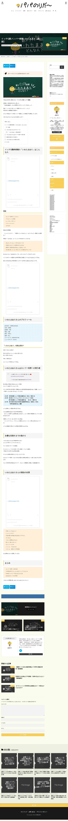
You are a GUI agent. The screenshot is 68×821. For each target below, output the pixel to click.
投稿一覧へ (31, 654)
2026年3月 (52, 196)
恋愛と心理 (53, 172)
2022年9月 (52, 202)
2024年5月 (52, 198)
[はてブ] (12, 66)
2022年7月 (52, 204)
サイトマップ (24, 811)
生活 (35, 10)
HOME (3, 56)
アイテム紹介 (54, 155)
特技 (8, 127)
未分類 (19, 45)
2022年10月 (52, 201)
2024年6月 (52, 197)
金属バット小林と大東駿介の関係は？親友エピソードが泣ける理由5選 (57, 81)
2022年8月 (52, 203)
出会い (52, 169)
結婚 (52, 176)
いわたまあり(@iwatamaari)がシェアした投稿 (22, 205)
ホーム (12, 10)
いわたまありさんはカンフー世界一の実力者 (15, 134)
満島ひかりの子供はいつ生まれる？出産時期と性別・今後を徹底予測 (25, 797)
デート (52, 166)
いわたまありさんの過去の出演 (12, 139)
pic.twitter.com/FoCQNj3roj (17, 376)
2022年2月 (52, 208)
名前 (2, 717)
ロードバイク (18, 10)
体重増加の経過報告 (54, 222)
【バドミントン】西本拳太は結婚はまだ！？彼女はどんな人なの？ (30, 686)
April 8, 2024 (28, 379)
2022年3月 (52, 207)
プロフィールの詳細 (56, 132)
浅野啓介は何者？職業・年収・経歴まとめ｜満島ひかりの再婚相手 (42, 796)
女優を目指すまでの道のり (11, 137)
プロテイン (52, 218)
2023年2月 (52, 200)
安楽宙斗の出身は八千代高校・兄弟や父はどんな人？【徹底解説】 (30, 677)
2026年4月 (52, 195)
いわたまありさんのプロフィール (12, 129)
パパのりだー (38, 814)
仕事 (52, 190)
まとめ (7, 142)
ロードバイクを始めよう (56, 159)
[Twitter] (6, 66)
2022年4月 (52, 207)
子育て (51, 224)
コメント (3, 704)
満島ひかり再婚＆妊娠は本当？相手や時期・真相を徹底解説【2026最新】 (58, 797)
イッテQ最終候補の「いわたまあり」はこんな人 (16, 124)
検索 (51, 65)
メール (3, 722)
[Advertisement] (34, 23)
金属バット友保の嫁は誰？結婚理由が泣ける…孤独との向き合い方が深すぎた (57, 79)
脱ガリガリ (29, 10)
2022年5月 (52, 206)
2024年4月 (52, 199)
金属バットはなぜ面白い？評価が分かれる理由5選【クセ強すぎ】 (57, 84)
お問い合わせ (48, 10)
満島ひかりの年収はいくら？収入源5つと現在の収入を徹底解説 (57, 86)
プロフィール (41, 10)
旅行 (51, 228)
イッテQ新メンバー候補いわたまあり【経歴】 (19, 56)
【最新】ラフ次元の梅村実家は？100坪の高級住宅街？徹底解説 (29, 667)
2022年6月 (52, 205)
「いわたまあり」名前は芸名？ (13, 132)
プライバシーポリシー (42, 811)
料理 (52, 179)
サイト (2, 728)
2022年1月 (52, 209)
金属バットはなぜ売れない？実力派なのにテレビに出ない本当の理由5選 (57, 76)
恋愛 (24, 10)
